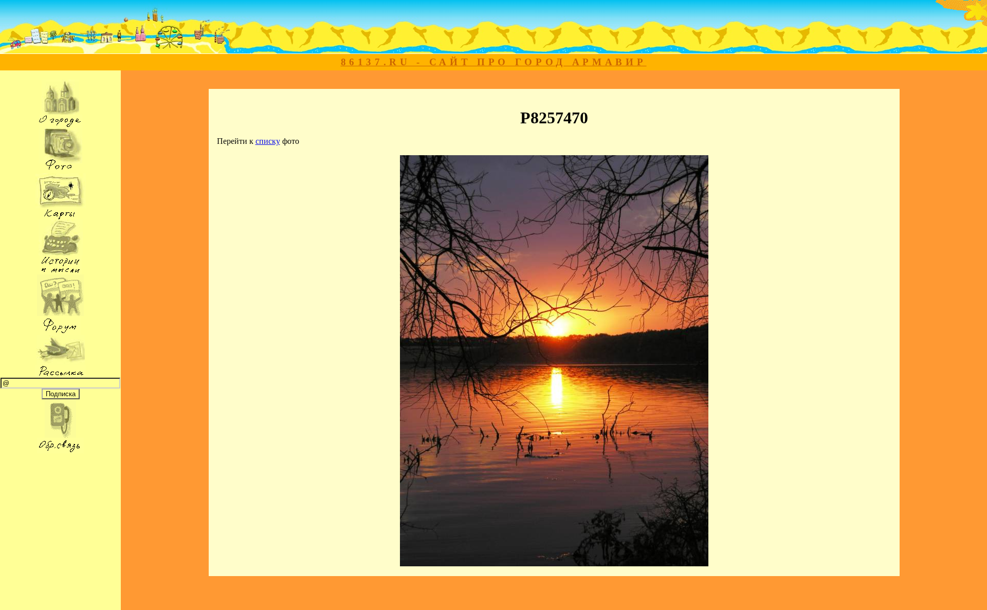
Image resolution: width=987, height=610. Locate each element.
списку (267, 141)
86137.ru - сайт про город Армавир (494, 62)
